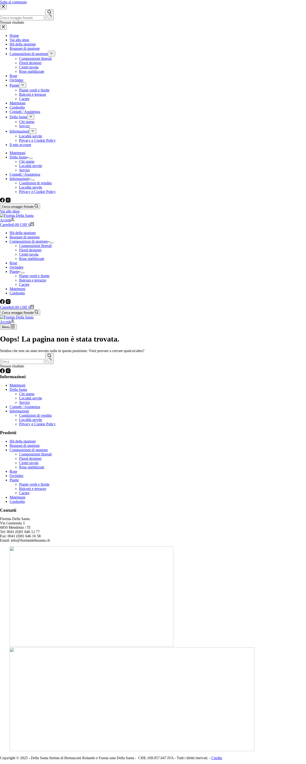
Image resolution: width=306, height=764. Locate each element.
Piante (14, 272)
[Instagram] (8, 201)
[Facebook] (3, 201)
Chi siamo (26, 161)
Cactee (24, 284)
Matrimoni (17, 153)
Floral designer (30, 250)
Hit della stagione (23, 233)
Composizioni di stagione (29, 241)
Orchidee (16, 267)
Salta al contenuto (13, 2)
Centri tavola (28, 254)
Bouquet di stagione (25, 237)
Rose (13, 263)
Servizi (24, 170)
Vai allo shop (10, 211)
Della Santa (18, 157)
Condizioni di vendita (35, 183)
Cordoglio (17, 293)
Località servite (30, 166)
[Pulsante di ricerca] (49, 358)
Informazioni (19, 179)
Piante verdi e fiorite (34, 276)
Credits (216, 758)
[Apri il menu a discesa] (31, 158)
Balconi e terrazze (32, 280)
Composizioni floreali (35, 246)
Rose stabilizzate (31, 259)
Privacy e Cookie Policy (37, 192)
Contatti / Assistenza (25, 174)
